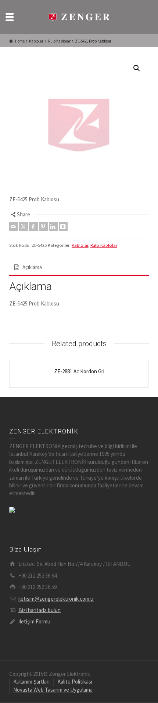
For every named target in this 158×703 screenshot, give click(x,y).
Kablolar (80, 245)
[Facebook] (33, 226)
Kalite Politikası (74, 681)
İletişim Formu (34, 621)
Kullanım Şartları (31, 681)
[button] (136, 68)
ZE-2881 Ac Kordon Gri (79, 371)
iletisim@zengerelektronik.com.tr (56, 598)
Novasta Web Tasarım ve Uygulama (53, 689)
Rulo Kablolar (103, 245)
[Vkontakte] (63, 226)
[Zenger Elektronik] (79, 16)
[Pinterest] (43, 226)
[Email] (13, 226)
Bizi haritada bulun (39, 610)
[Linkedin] (53, 226)
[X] (23, 226)
